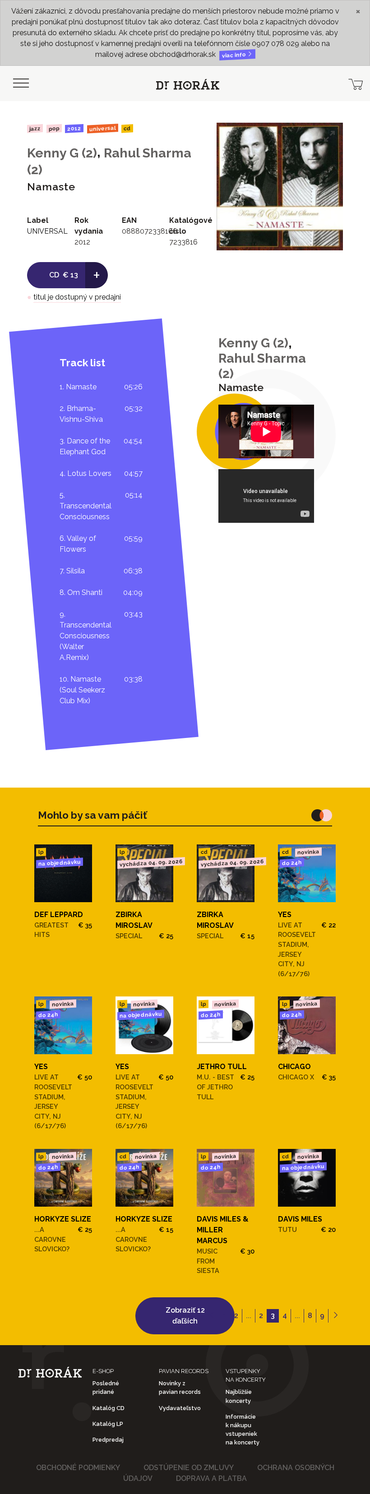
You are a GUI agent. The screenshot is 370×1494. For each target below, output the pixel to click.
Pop (53, 128)
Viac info (234, 55)
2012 (74, 128)
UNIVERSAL (102, 128)
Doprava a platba (211, 1478)
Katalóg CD (108, 1408)
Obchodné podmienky (78, 1467)
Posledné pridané (105, 1387)
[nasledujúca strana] (335, 1316)
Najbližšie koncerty (239, 1396)
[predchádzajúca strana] (211, 1316)
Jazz (35, 128)
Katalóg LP (107, 1423)
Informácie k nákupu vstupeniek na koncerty (242, 1429)
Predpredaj (108, 1439)
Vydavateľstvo (180, 1408)
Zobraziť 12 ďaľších (185, 1315)
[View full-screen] (329, 136)
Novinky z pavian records (180, 1387)
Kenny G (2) (62, 153)
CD (127, 128)
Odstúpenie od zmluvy (188, 1467)
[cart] (355, 83)
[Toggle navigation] (20, 83)
